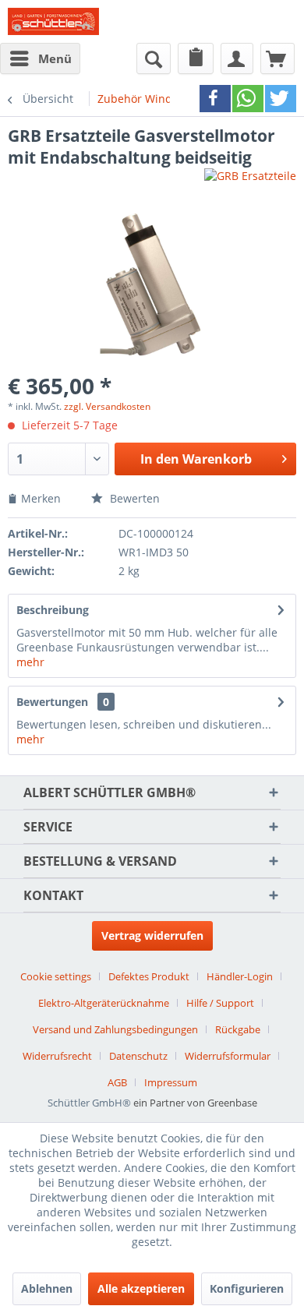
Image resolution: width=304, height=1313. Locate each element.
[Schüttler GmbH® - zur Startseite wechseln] (53, 21)
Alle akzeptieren (141, 1288)
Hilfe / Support (220, 1003)
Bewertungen (52, 701)
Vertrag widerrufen (152, 935)
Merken (42, 498)
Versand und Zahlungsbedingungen (115, 1029)
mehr (30, 662)
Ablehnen (46, 1288)
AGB (117, 1082)
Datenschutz (138, 1056)
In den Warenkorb (196, 459)
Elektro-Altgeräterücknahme (103, 1003)
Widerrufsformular (227, 1056)
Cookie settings (55, 976)
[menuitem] (40, 58)
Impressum (170, 1082)
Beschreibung (52, 609)
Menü (55, 58)
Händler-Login (240, 976)
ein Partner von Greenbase (195, 1103)
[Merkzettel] (196, 58)
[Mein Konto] (237, 58)
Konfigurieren (247, 1288)
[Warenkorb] (277, 58)
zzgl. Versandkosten (107, 406)
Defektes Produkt (148, 976)
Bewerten (133, 498)
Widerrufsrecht (57, 1056)
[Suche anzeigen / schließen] (153, 58)
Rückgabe (237, 1029)
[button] (215, 98)
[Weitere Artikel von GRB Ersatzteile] (250, 182)
